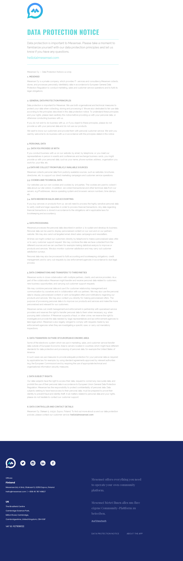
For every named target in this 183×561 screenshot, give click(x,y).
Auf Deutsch (99, 521)
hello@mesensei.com (16, 491)
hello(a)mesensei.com (82, 415)
